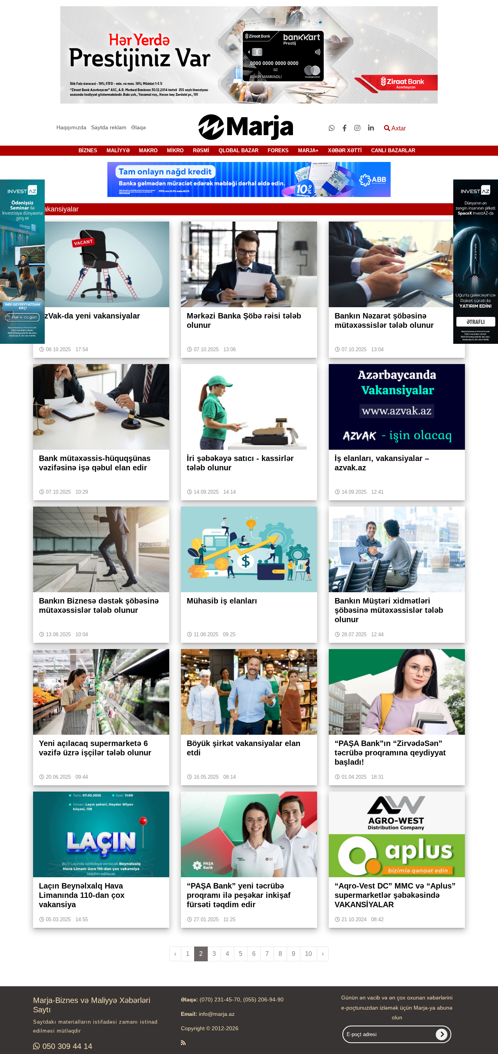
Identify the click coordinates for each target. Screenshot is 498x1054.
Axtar (398, 128)
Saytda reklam (108, 127)
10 (308, 953)
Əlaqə (138, 127)
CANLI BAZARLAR (393, 150)
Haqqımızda (71, 127)
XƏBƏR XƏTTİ (345, 150)
